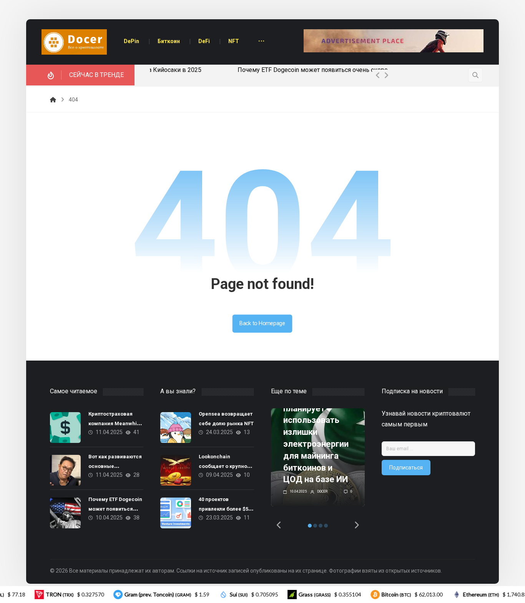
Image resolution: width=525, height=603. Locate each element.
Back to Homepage (262, 323)
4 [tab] (326, 526)
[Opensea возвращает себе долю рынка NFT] (175, 427)
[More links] (261, 42)
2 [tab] (315, 526)
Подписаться (406, 467)
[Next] (386, 75)
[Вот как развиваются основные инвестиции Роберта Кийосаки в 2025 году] (65, 470)
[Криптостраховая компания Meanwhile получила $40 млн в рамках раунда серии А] (65, 427)
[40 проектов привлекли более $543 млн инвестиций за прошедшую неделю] (175, 513)
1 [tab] (310, 526)
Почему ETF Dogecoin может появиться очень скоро (226, 69)
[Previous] (378, 75)
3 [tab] (320, 526)
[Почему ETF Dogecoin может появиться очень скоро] (65, 513)
